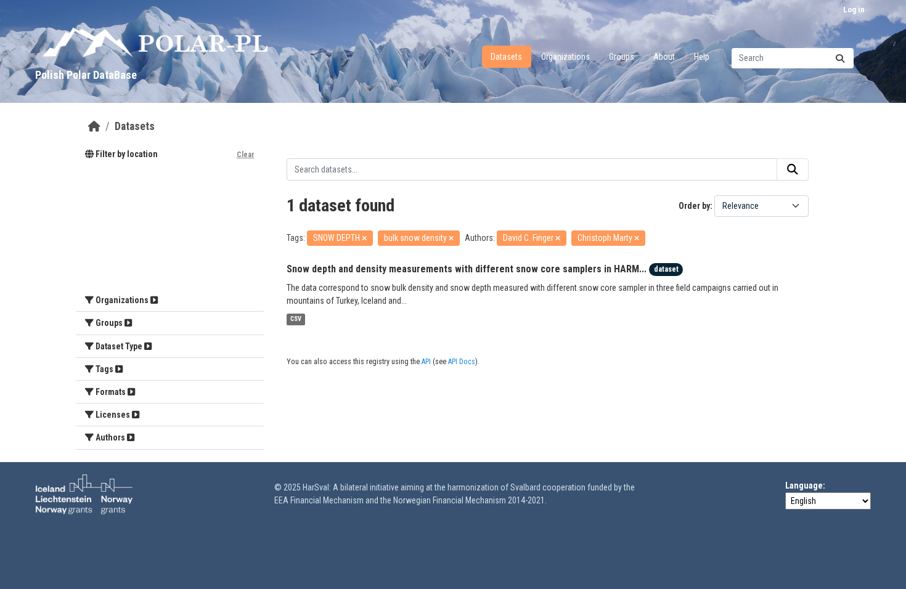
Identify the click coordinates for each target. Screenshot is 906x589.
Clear (246, 154)
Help (701, 57)
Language (804, 485)
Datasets (506, 57)
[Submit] (840, 58)
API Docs (461, 361)
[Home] (94, 126)
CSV (295, 319)
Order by (694, 206)
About (664, 57)
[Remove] (364, 239)
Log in (854, 9)
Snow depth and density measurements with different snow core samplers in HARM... (467, 269)
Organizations (565, 57)
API (426, 361)
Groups (621, 57)
